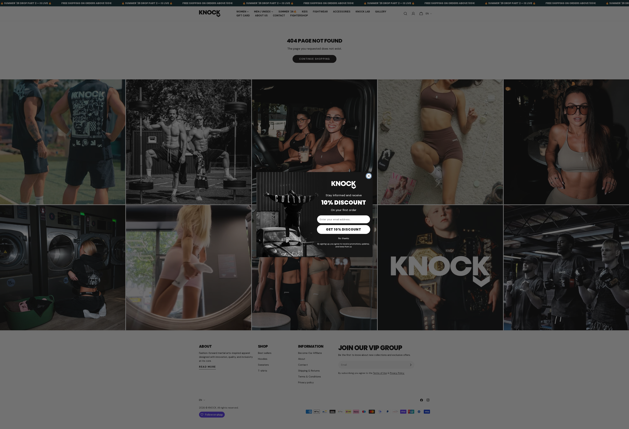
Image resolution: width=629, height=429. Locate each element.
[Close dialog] (368, 176)
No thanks (343, 238)
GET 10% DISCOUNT (343, 229)
